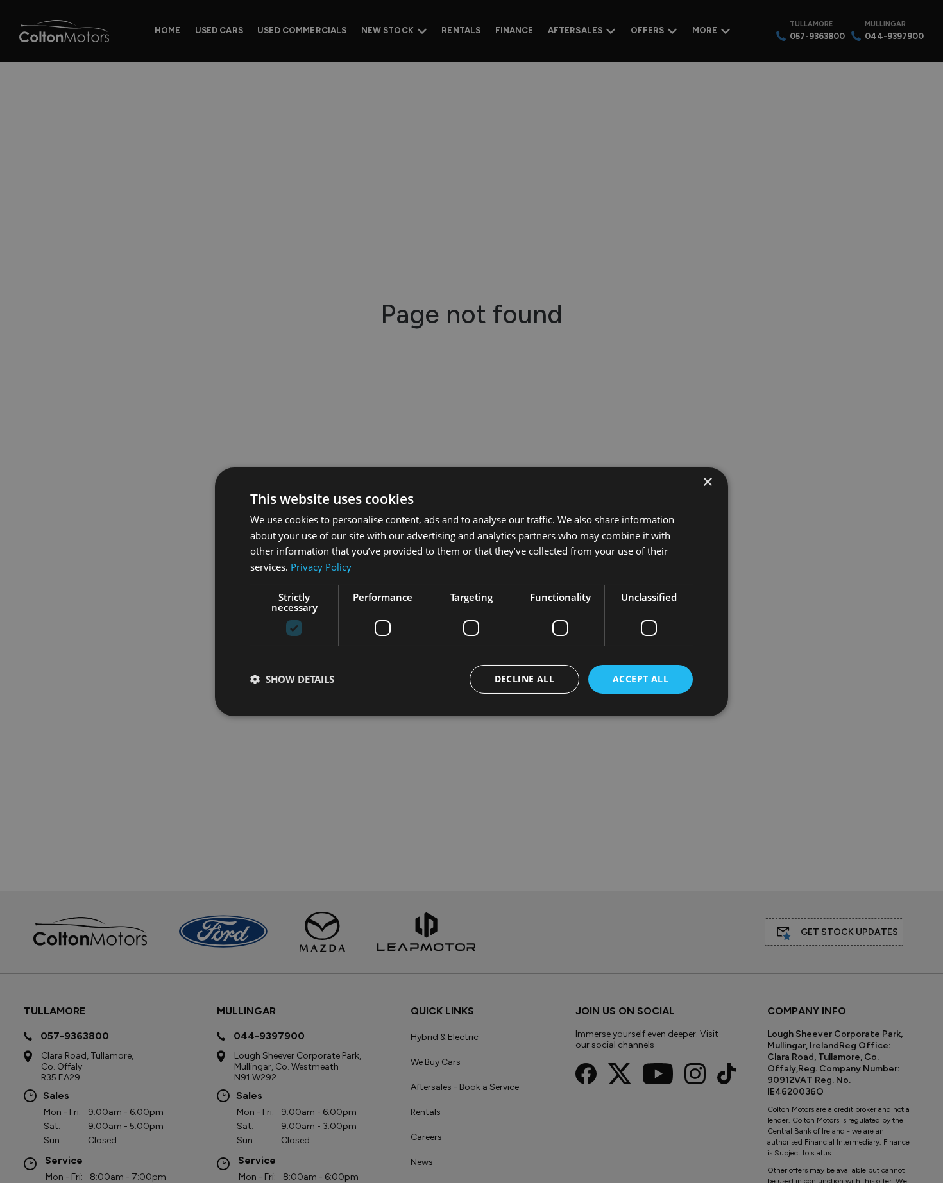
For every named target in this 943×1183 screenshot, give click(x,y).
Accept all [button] (640, 679)
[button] (292, 679)
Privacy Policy (321, 566)
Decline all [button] (524, 679)
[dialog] (471, 591)
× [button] (707, 482)
